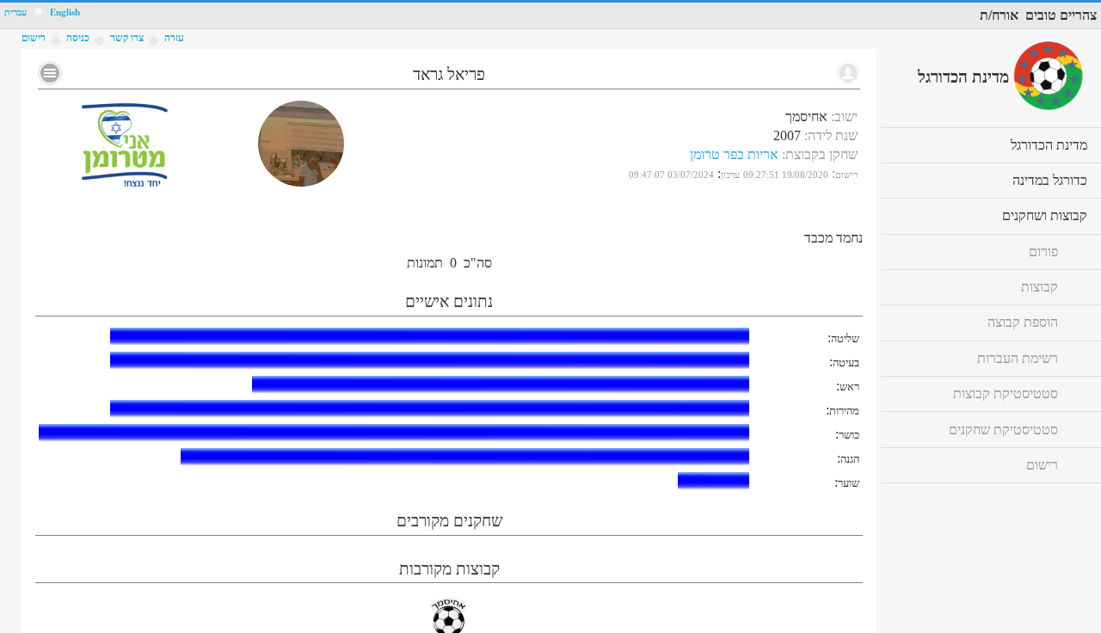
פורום (1043, 251)
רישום (34, 38)
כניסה (77, 38)
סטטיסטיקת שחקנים (1003, 429)
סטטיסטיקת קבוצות (1005, 393)
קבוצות (1039, 287)
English (65, 12)
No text (50, 73)
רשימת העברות (1017, 358)
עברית (15, 12)
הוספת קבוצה (1022, 322)
